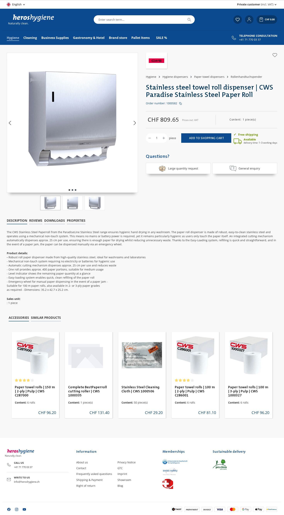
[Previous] (10, 122)
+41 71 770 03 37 (250, 39)
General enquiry (249, 168)
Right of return (85, 486)
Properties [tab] (76, 220)
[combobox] (139, 19)
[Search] (189, 19)
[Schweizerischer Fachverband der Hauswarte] (183, 483)
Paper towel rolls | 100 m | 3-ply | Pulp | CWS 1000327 (248, 391)
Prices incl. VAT (190, 119)
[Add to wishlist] (274, 55)
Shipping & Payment (89, 480)
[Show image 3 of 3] (75, 190)
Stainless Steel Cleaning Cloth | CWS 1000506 (140, 389)
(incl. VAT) (255, 4)
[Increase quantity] (164, 138)
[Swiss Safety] (183, 471)
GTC (120, 468)
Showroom (124, 480)
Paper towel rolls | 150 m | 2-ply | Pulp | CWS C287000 (35, 391)
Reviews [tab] (35, 220)
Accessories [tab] (19, 318)
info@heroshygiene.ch (27, 481)
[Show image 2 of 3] (72, 190)
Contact (81, 468)
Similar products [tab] (46, 318)
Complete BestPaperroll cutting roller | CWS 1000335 (87, 391)
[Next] (135, 122)
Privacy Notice (126, 462)
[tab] (17, 220)
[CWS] (156, 61)
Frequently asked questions (94, 474)
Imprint (122, 474)
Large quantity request (183, 168)
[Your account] (249, 19)
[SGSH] (183, 461)
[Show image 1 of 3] (69, 190)
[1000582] (72, 118)
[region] (72, 131)
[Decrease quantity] (149, 138)
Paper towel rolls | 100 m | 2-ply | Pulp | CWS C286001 (195, 391)
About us (82, 462)
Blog (120, 486)
